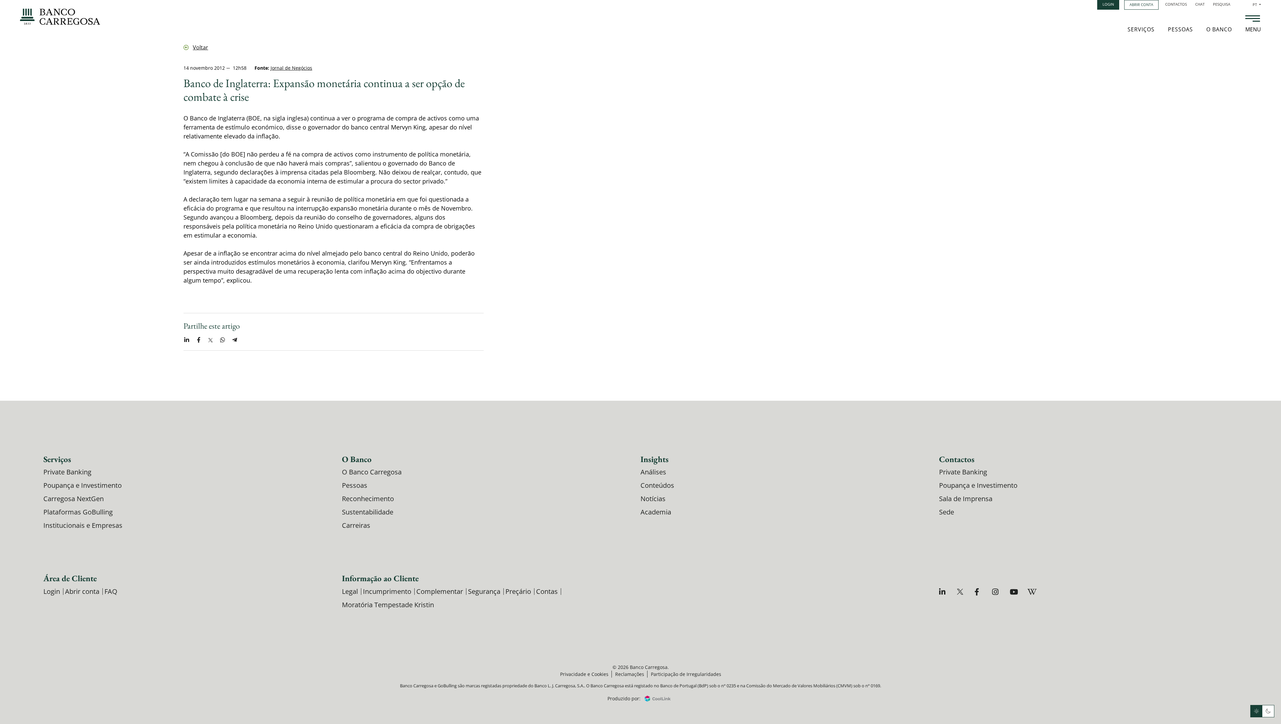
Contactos (1176, 4)
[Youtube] (1014, 591)
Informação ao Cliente (380, 578)
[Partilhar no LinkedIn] (186, 340)
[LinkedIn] (943, 591)
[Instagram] (996, 591)
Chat (1200, 4)
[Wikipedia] (1031, 591)
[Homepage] (60, 17)
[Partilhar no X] (210, 340)
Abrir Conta (1141, 4)
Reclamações (629, 674)
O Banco (1219, 29)
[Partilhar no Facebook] (198, 340)
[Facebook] (978, 591)
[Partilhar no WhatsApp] (223, 340)
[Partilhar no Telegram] (235, 340)
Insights (654, 459)
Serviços (1141, 29)
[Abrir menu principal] (1252, 19)
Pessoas (1180, 29)
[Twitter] (961, 591)
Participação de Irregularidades (686, 674)
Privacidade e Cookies (584, 674)
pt (1257, 4)
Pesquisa (1221, 4)
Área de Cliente (70, 578)
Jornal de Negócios (291, 68)
